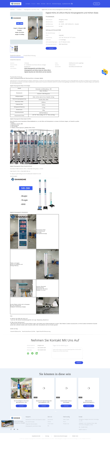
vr (72, 3)
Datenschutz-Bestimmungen (60, 436)
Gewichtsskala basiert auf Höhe (28, 331)
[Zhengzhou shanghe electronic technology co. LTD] (29, 353)
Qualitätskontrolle (66, 3)
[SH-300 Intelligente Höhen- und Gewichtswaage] (66, 388)
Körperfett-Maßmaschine (15, 331)
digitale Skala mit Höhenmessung (43, 331)
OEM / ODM (66, 419)
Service (49, 421)
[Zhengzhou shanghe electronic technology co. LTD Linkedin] (17, 429)
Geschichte (50, 419)
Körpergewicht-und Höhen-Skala (33, 426)
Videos (38, 3)
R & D (64, 421)
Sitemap (47, 436)
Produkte (33, 3)
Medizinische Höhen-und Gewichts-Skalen (35, 419)
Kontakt (51, 48)
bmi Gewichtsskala (30, 421)
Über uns (48, 3)
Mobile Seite (75, 436)
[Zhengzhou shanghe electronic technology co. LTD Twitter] (14, 429)
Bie (48, 425)
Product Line (66, 423)
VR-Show (43, 3)
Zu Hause (28, 3)
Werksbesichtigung (56, 3)
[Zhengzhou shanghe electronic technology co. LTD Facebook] (11, 429)
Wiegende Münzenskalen (31, 424)
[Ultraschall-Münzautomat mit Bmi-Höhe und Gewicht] (21, 388)
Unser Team (50, 423)
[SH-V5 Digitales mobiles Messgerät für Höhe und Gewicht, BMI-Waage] (43, 388)
